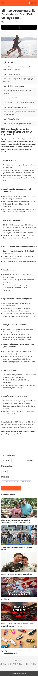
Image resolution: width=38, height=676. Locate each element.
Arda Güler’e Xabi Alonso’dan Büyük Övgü (16, 574)
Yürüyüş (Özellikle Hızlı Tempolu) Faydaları (17, 92)
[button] (19, 27)
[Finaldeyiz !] (19, 587)
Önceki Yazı (6, 460)
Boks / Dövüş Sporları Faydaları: (17, 124)
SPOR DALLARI (25, 482)
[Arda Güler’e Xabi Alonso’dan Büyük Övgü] (19, 562)
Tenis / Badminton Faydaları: (16, 107)
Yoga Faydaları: (11, 98)
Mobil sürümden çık (19, 673)
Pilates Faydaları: (12, 119)
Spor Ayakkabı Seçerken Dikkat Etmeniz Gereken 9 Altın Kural (16, 652)
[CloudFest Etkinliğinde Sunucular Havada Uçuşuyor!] (19, 535)
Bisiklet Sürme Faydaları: (14, 86)
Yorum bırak (11, 488)
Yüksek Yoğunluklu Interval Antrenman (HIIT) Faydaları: (19, 113)
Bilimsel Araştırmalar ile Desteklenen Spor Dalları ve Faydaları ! (18, 68)
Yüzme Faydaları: (12, 74)
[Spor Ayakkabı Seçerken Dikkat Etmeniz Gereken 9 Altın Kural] (19, 638)
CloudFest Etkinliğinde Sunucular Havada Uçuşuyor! (16, 548)
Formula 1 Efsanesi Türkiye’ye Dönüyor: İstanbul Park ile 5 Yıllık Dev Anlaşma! (18, 625)
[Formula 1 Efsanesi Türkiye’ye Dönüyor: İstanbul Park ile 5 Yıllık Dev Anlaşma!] (19, 611)
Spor (4, 471)
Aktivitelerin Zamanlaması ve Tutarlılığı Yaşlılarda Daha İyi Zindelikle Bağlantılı (15, 521)
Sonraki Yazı (31, 460)
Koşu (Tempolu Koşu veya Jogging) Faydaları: (18, 80)
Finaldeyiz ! (5, 599)
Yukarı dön (18, 660)
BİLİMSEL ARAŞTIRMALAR (10, 482)
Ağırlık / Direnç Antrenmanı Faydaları (19, 102)
